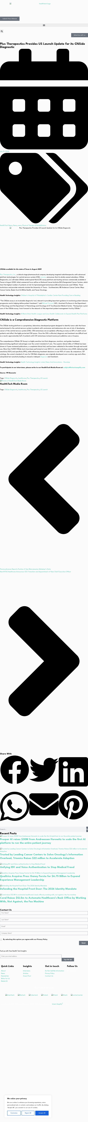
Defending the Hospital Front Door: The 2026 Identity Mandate (38, 889)
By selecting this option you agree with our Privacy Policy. (25, 939)
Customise (14, 1113)
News (15, 225)
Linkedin (73, 971)
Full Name (4, 1025)
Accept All (42, 1113)
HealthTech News (6, 225)
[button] (44, 25)
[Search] (87, 829)
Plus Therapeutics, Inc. (8, 274)
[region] (28, 1106)
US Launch (44, 378)
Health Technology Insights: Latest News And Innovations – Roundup (45, 362)
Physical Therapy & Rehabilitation (34, 225)
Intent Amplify (57, 1004)
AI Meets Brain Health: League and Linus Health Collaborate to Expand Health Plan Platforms (54, 314)
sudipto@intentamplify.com (74, 367)
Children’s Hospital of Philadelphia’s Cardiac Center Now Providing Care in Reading (50, 295)
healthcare (22, 378)
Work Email (4, 1035)
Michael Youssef (48, 303)
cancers (43, 277)
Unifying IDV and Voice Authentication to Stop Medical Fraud (37, 867)
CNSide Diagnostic (10, 378)
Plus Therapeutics (33, 378)
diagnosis (44, 357)
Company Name (6, 1044)
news (19, 225)
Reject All (28, 1113)
